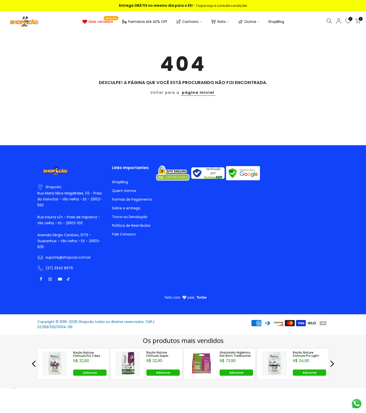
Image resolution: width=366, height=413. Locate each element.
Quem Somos (124, 190)
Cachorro (190, 21)
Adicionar (90, 372)
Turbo (201, 297)
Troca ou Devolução (129, 216)
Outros (250, 21)
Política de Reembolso (131, 225)
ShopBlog (276, 21)
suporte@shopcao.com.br (68, 257)
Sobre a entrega (126, 208)
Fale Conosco (124, 234)
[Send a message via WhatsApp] (357, 404)
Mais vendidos (103, 20)
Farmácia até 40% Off (147, 21)
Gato (221, 21)
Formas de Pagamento (132, 199)
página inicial (198, 92)
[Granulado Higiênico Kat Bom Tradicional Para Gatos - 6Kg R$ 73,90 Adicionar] (201, 374)
